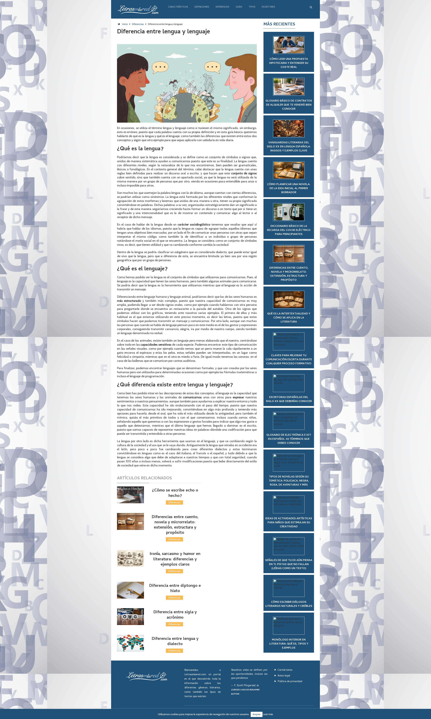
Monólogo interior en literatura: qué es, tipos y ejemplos (288, 644)
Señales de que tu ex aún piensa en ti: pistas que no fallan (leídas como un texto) (288, 564)
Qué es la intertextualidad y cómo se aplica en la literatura (288, 318)
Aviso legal (284, 676)
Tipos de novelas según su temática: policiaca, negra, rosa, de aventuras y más (289, 481)
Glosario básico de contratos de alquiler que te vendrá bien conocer (289, 105)
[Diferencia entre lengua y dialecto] (130, 643)
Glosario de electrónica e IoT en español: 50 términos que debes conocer (288, 439)
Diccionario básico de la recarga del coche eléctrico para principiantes (288, 230)
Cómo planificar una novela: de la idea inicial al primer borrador (288, 188)
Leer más (268, 714)
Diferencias (222, 7)
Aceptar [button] (256, 714)
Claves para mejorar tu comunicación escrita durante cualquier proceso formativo (289, 360)
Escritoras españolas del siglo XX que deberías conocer (289, 399)
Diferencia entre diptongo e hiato (175, 589)
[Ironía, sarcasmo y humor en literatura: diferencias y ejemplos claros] (130, 558)
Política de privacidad (290, 681)
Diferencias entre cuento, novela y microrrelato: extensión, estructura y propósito (175, 525)
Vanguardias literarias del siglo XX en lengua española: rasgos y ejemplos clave (289, 147)
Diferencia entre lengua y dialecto (175, 642)
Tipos (252, 7)
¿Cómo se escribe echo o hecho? (175, 493)
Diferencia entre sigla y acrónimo (175, 615)
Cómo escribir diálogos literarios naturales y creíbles (288, 604)
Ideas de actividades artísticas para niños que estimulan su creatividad (288, 523)
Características (178, 7)
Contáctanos (285, 670)
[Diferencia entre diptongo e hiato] (130, 590)
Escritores (268, 7)
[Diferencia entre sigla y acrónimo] (130, 616)
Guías (239, 7)
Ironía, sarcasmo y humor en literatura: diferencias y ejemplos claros (175, 559)
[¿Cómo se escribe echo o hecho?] (130, 494)
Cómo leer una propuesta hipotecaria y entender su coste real (288, 63)
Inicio (125, 24)
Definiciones (201, 7)
